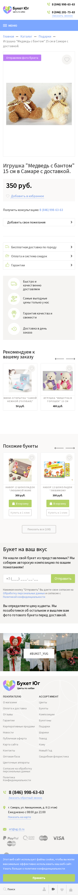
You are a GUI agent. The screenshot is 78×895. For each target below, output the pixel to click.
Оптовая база (11, 756)
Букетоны (45, 720)
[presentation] (59, 358)
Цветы (43, 702)
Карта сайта (10, 744)
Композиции (47, 714)
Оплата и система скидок (29, 256)
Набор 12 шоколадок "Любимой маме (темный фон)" (20, 489)
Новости (8, 732)
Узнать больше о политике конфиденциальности (34, 868)
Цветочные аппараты (16, 762)
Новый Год (45, 750)
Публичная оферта (15, 738)
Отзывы (8, 714)
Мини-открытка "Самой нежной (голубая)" (20, 399)
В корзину (22, 503)
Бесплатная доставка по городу (33, 247)
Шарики (44, 732)
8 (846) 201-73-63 (63, 12)
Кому (42, 744)
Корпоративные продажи (19, 726)
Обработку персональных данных (24, 593)
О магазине (10, 702)
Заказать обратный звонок (25, 798)
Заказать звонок (62, 15)
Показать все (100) (39, 529)
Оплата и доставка (15, 708)
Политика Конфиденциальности (17, 778)
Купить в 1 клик (20, 512)
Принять (39, 878)
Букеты (43, 708)
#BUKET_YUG (39, 654)
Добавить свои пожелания (26, 222)
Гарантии (18, 265)
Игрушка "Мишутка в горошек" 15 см (58, 399)
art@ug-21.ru (16, 829)
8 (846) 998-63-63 (63, 4)
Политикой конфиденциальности (24, 597)
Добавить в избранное (27, 196)
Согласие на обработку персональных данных (17, 770)
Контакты (9, 750)
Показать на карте (19, 817)
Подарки (44, 726)
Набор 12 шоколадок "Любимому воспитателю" (57, 489)
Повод (43, 738)
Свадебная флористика (54, 756)
